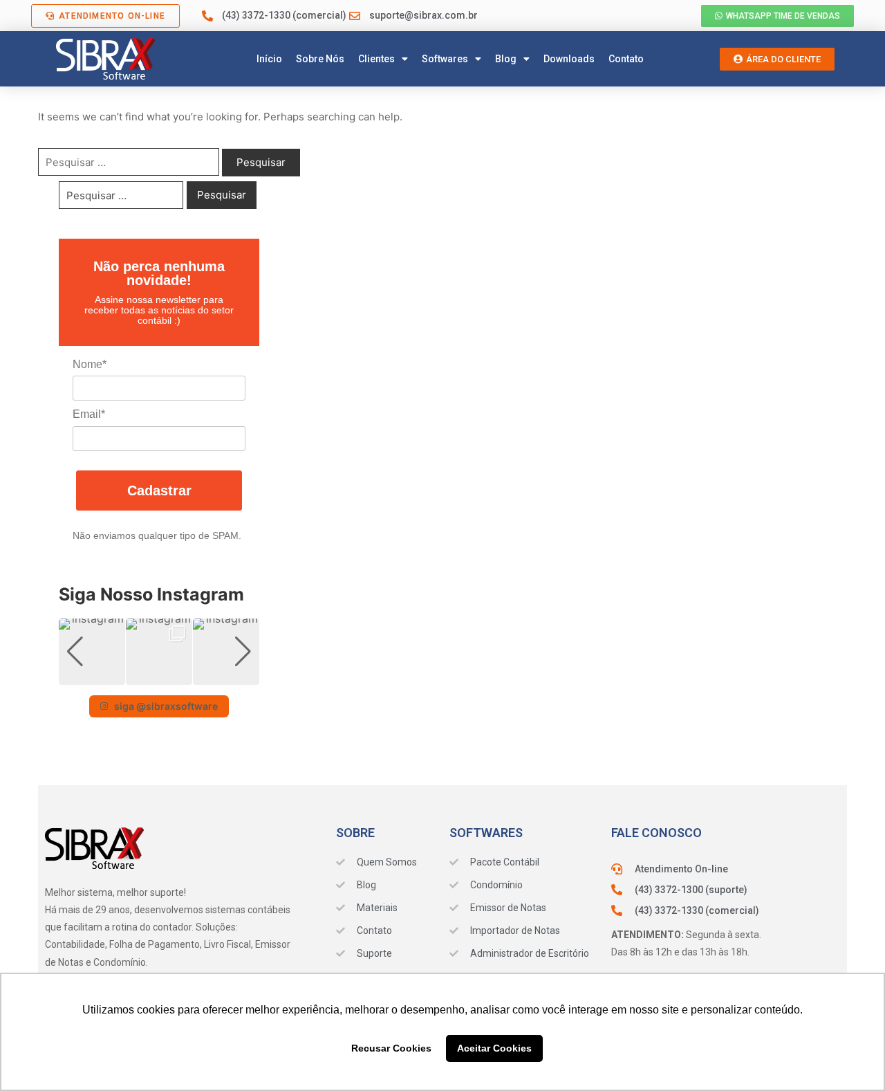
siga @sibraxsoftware (166, 706)
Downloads (569, 58)
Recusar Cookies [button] (391, 1048)
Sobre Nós (320, 58)
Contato (626, 58)
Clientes (376, 58)
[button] (159, 675)
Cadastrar (159, 490)
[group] (92, 651)
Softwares (445, 58)
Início (269, 58)
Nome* (89, 364)
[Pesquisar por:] (128, 162)
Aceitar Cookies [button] (494, 1048)
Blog (505, 58)
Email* (89, 414)
